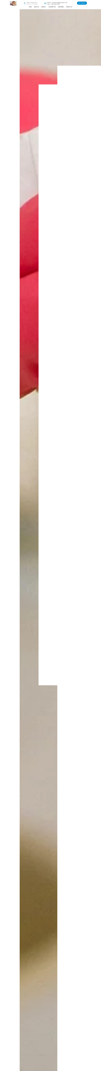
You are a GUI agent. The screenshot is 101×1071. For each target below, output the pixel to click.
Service (43, 6)
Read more (44, 553)
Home (30, 6)
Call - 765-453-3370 (53, 4)
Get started (57, 553)
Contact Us (69, 6)
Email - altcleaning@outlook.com (57, 2)
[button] (4, 546)
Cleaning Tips (52, 6)
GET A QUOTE (82, 3)
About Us (36, 6)
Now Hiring (61, 6)
